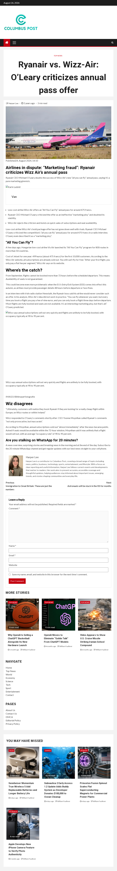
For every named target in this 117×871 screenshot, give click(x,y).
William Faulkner (28, 650)
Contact (10, 695)
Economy (10, 677)
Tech (8, 684)
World (9, 674)
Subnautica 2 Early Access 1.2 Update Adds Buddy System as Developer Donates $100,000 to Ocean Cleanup (58, 790)
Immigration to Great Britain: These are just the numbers (29, 486)
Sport (8, 688)
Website (13, 565)
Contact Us (11, 713)
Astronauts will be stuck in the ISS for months (89, 484)
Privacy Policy (13, 723)
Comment (14, 508)
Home (9, 667)
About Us (10, 710)
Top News (58, 56)
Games (48, 750)
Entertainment (13, 691)
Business (13, 811)
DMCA (9, 717)
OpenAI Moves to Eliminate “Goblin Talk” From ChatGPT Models (56, 638)
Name (12, 545)
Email (12, 555)
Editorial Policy (13, 720)
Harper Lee (14, 103)
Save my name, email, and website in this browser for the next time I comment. (49, 574)
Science (9, 681)
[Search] (112, 42)
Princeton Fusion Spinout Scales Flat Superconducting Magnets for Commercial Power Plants (93, 790)
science (84, 750)
